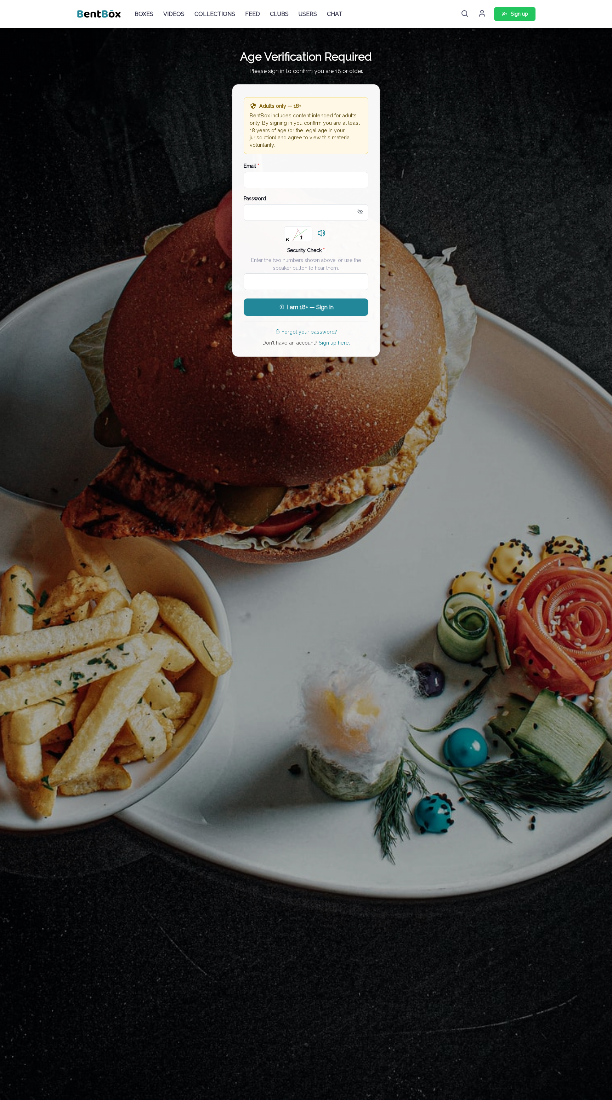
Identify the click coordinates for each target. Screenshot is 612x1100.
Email (251, 166)
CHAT (334, 14)
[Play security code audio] (321, 233)
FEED (252, 14)
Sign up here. (334, 343)
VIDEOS (174, 14)
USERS (308, 14)
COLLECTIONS (214, 14)
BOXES (144, 14)
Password (255, 198)
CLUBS (279, 14)
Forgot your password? (309, 332)
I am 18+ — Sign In (310, 307)
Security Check (306, 250)
